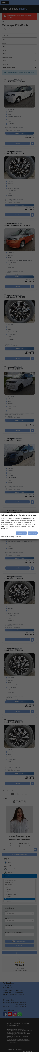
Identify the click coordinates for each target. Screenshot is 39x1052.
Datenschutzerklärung (7, 537)
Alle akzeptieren (21, 533)
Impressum (18, 537)
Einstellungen (33, 533)
